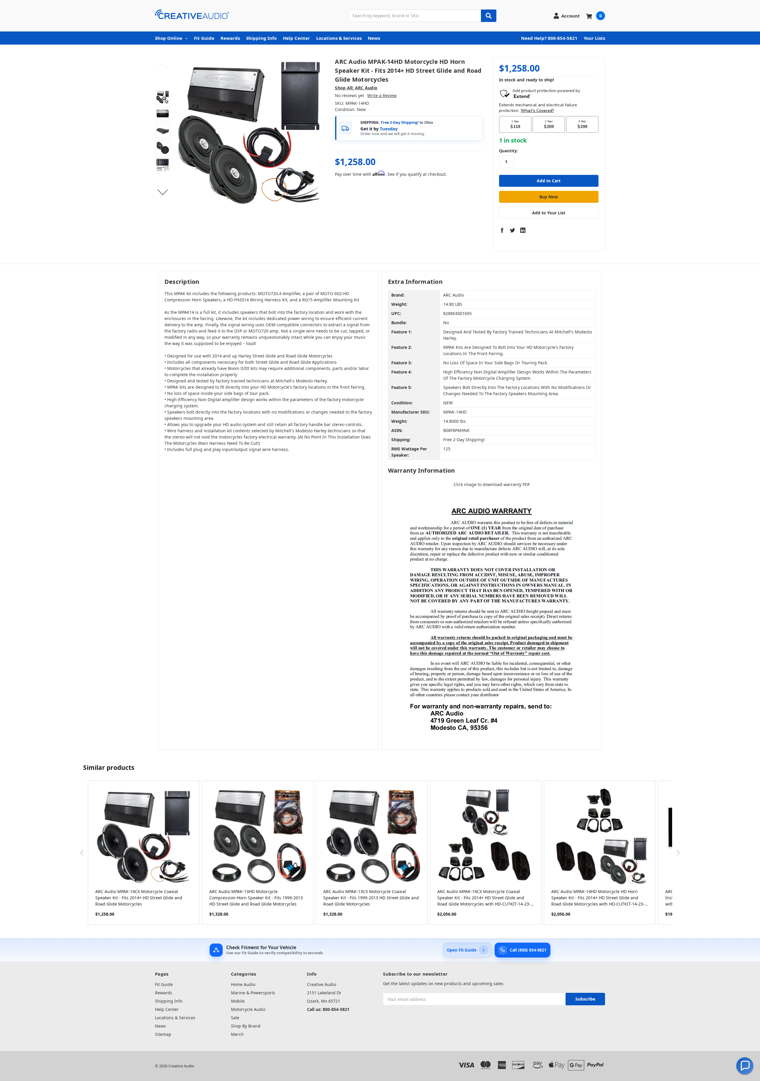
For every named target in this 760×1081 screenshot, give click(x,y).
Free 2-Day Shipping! (400, 122)
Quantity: (508, 150)
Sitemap (163, 1034)
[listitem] (144, 853)
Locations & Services (339, 38)
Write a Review (382, 95)
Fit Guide (204, 38)
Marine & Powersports (253, 992)
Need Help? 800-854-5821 (549, 38)
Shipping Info (261, 38)
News (374, 38)
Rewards (230, 38)
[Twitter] (512, 230)
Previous (163, 66)
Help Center (296, 38)
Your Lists (594, 38)
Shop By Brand (245, 1026)
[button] (82, 852)
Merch (237, 1034)
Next (163, 192)
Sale (235, 1017)
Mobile (238, 1001)
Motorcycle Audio (248, 1009)
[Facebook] (502, 230)
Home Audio (243, 984)
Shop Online (168, 38)
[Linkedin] (523, 230)
